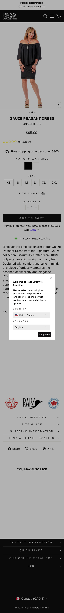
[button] (51, 278)
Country (20, 309)
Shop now (44, 334)
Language (21, 321)
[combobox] (24, 315)
